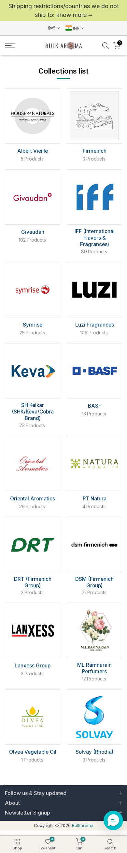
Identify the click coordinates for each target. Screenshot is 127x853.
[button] (113, 820)
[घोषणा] (63, 10)
